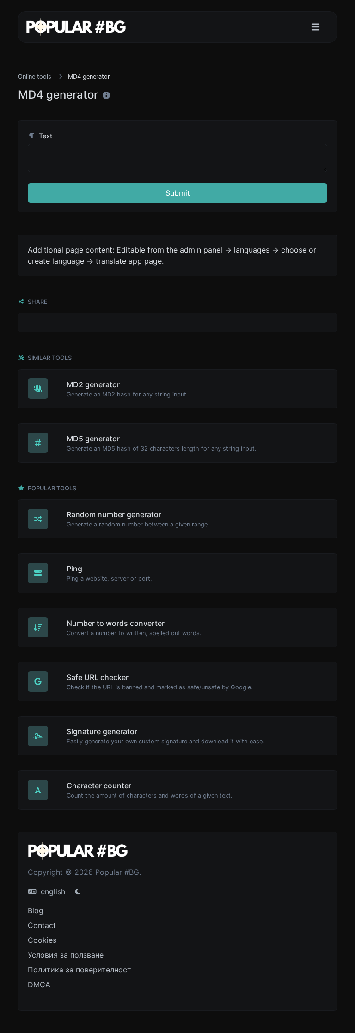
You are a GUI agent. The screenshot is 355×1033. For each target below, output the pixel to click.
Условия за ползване (66, 954)
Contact (42, 925)
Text (44, 136)
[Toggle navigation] (315, 27)
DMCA (39, 984)
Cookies (42, 940)
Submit (177, 193)
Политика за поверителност (79, 969)
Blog (35, 910)
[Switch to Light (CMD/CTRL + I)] (77, 891)
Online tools (34, 76)
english (51, 891)
